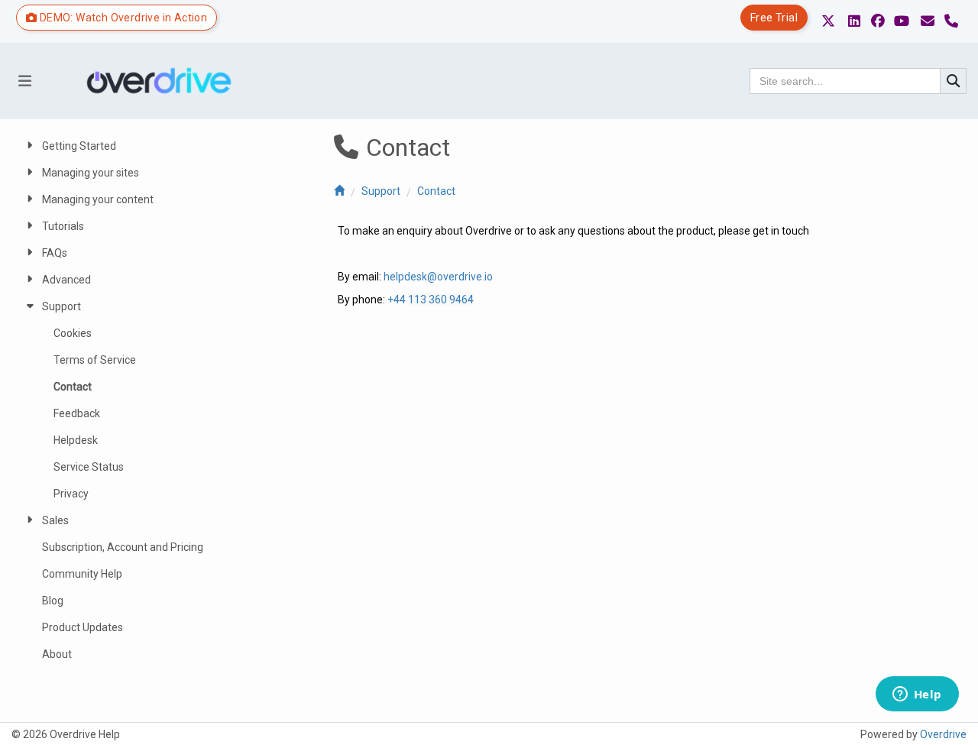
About (57, 654)
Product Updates (82, 627)
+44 (397, 299)
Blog (52, 600)
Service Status (88, 467)
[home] (339, 191)
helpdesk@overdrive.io (438, 276)
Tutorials (63, 226)
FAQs (54, 253)
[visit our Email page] (928, 21)
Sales (55, 520)
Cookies (72, 333)
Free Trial (774, 17)
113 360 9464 (441, 299)
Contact (436, 191)
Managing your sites (90, 173)
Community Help (82, 574)
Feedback (76, 413)
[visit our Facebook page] (878, 21)
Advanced (66, 280)
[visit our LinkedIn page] (854, 21)
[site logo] (164, 81)
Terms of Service (94, 360)
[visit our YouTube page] (902, 21)
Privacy (71, 493)
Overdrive (943, 734)
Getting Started (79, 146)
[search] (954, 81)
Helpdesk (75, 440)
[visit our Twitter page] (828, 21)
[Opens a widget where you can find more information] (917, 695)
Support (380, 191)
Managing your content (98, 199)
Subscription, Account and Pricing (122, 547)
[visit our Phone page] (951, 21)
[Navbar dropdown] (24, 81)
